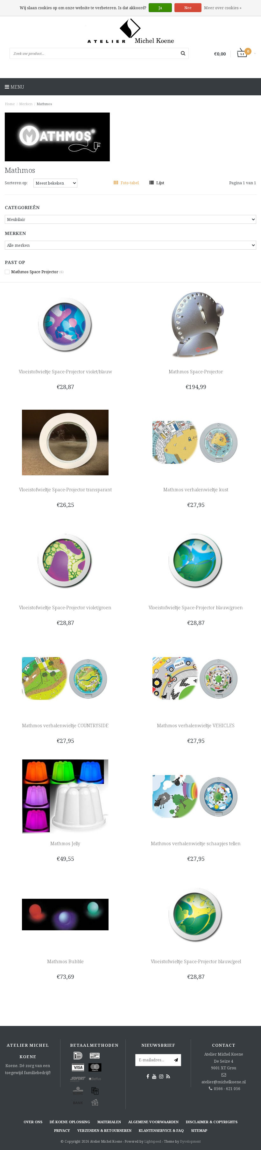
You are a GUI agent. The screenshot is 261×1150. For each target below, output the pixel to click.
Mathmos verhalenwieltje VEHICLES (196, 725)
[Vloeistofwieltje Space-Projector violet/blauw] (65, 324)
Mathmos (44, 103)
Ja (160, 8)
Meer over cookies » (223, 8)
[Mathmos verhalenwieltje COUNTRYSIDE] (65, 678)
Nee (188, 8)
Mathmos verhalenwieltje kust (195, 490)
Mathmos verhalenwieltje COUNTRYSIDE (65, 725)
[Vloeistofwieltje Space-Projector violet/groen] (65, 560)
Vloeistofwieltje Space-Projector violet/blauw (65, 372)
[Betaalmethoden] (78, 1055)
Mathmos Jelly (65, 843)
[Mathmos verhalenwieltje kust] (195, 442)
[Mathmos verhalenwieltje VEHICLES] (195, 678)
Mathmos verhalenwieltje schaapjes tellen (196, 843)
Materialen (109, 1121)
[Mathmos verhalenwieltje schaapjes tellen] (195, 796)
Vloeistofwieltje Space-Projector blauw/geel (196, 961)
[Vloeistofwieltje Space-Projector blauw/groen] (195, 560)
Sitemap (199, 1130)
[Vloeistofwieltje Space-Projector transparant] (65, 442)
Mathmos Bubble (65, 961)
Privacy (62, 1130)
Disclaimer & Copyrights (211, 1121)
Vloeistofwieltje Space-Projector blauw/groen (196, 607)
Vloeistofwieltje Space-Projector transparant (65, 490)
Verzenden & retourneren (104, 1130)
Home (10, 103)
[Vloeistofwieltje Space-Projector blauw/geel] (195, 914)
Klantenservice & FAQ (161, 1130)
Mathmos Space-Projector (196, 372)
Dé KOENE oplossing (70, 1121)
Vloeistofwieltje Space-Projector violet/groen (65, 607)
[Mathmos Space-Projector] (195, 324)
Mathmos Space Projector (37, 272)
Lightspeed (153, 1141)
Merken (25, 103)
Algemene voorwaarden (153, 1121)
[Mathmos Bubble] (65, 914)
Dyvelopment (190, 1141)
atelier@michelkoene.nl (223, 1082)
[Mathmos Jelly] (65, 796)
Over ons (33, 1121)
